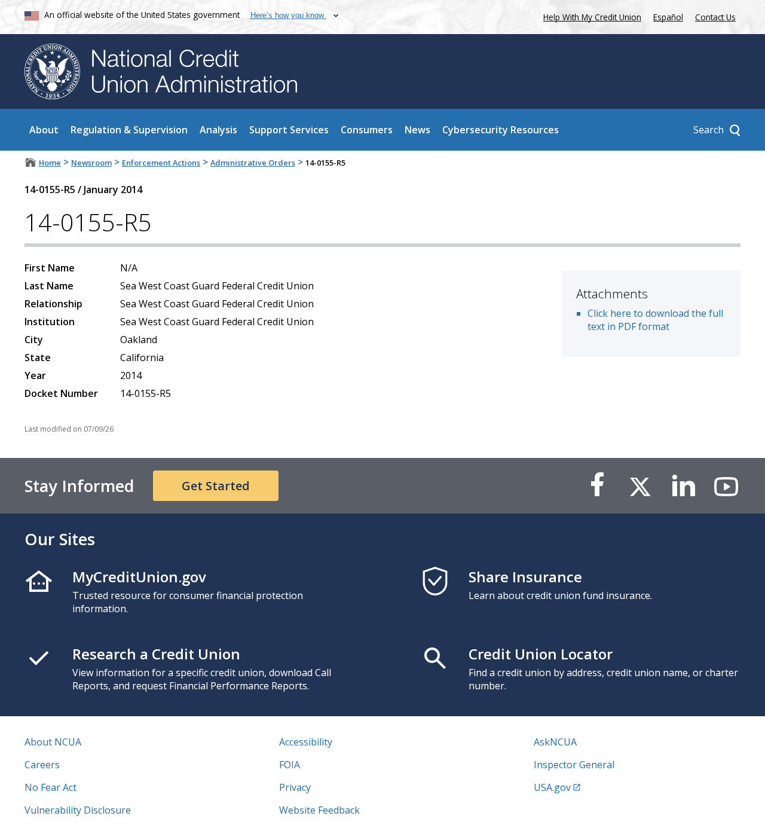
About (44, 129)
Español (668, 17)
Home (50, 162)
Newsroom (91, 162)
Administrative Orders (252, 162)
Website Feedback (319, 810)
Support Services (289, 129)
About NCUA (53, 741)
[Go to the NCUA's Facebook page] (597, 486)
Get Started (216, 486)
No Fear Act (50, 787)
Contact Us (715, 17)
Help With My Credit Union (589, 16)
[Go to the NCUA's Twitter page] (640, 486)
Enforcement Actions (161, 162)
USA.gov (552, 787)
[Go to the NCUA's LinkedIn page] (683, 486)
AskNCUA (555, 741)
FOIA (289, 764)
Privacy (295, 787)
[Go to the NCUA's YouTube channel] (726, 486)
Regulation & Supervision (129, 129)
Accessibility (305, 741)
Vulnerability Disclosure (78, 810)
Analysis (218, 129)
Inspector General (574, 764)
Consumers (367, 129)
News (417, 129)
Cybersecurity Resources (500, 129)
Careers (42, 764)
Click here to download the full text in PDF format (655, 320)
